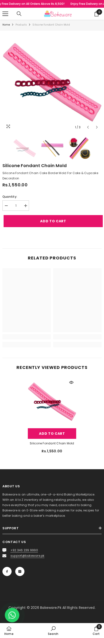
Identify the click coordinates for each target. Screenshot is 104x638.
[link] (26, 336)
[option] (52, 82)
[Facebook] (7, 571)
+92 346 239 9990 (24, 550)
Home (6, 25)
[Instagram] (19, 571)
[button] (88, 127)
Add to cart (51, 221)
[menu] (5, 14)
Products (21, 25)
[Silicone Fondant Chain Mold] (52, 402)
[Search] (19, 14)
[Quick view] (71, 382)
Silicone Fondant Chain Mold (52, 443)
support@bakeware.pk (27, 556)
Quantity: (9, 197)
